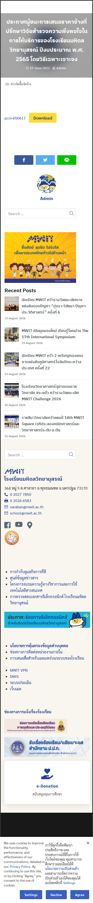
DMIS (14, 676)
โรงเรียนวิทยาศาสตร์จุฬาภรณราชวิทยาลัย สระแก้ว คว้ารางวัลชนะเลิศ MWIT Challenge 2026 (50, 392)
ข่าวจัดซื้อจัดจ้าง (21, 84)
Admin (61, 68)
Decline (56, 894)
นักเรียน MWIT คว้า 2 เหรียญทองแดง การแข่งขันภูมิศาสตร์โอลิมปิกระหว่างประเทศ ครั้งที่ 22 (52, 361)
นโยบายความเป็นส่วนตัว (62, 868)
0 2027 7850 (19, 494)
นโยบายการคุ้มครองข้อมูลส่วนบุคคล (39, 645)
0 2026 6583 (19, 500)
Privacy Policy (20, 866)
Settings (69, 882)
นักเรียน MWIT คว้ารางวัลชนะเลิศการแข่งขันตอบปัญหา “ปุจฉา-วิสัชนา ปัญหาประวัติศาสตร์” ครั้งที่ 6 (54, 305)
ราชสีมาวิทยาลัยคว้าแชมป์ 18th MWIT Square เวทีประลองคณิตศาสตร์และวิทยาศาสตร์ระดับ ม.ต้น (53, 423)
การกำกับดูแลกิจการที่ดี (28, 571)
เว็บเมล (15, 688)
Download (42, 117)
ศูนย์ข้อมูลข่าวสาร (24, 577)
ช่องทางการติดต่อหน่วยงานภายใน (36, 651)
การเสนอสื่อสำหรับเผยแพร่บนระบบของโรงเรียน (47, 658)
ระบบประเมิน (20, 682)
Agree (79, 894)
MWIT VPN (19, 670)
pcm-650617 (15, 117)
